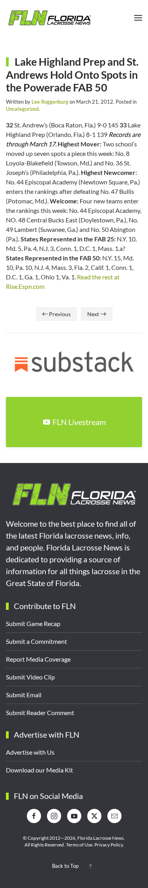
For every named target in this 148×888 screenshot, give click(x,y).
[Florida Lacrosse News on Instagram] (54, 816)
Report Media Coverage (38, 659)
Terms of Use (79, 845)
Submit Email (23, 694)
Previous (60, 314)
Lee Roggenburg (50, 102)
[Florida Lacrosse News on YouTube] (74, 816)
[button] (138, 18)
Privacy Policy (108, 845)
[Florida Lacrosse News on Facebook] (34, 816)
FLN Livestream (79, 422)
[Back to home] (49, 18)
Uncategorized (22, 109)
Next (93, 314)
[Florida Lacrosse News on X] (94, 816)
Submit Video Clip (30, 677)
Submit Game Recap (33, 623)
